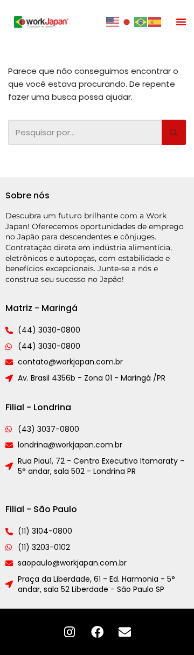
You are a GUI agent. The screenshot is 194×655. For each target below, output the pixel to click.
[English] (113, 21)
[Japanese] (127, 21)
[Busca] (174, 132)
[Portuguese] (141, 21)
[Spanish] (155, 21)
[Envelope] (124, 631)
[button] (181, 21)
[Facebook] (97, 631)
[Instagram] (69, 631)
